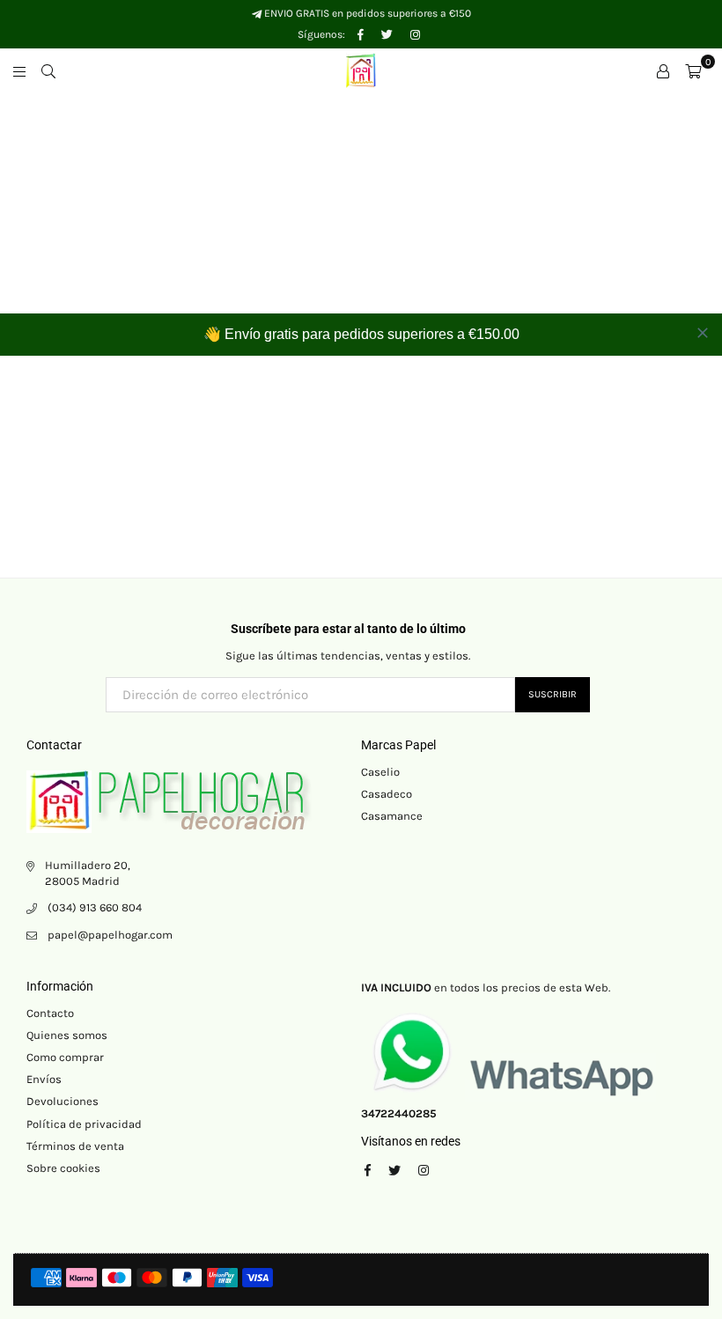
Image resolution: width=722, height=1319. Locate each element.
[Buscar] (48, 70)
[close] (702, 333)
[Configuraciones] (663, 70)
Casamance (392, 815)
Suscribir (552, 694)
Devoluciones (62, 1101)
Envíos (44, 1079)
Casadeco (386, 793)
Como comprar (65, 1057)
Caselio (380, 771)
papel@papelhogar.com (110, 934)
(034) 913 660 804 (95, 907)
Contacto (50, 1013)
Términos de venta (75, 1146)
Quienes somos (66, 1035)
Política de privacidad (84, 1124)
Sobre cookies (63, 1168)
